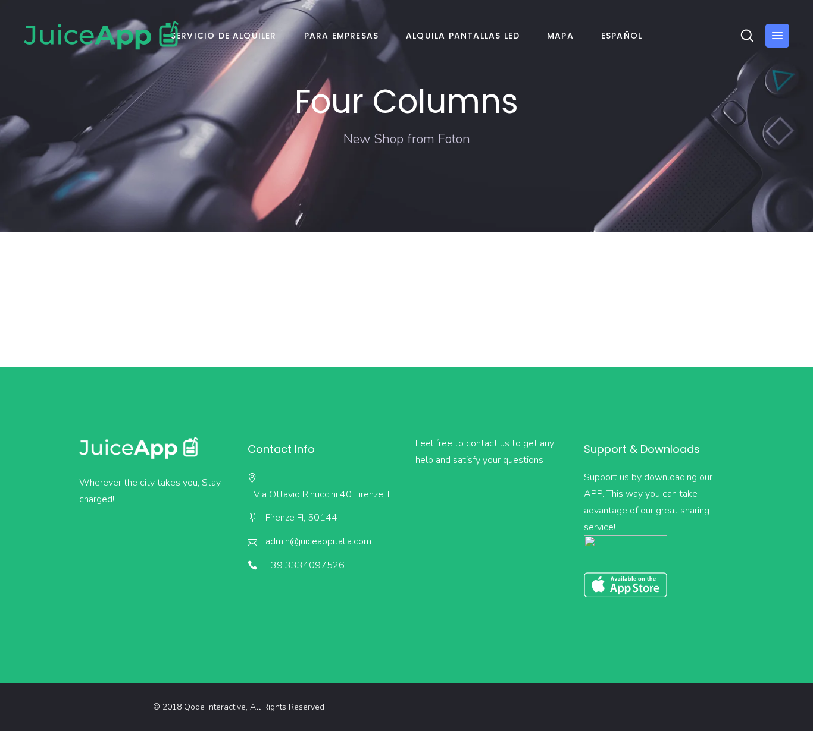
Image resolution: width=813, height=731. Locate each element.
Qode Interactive (215, 707)
